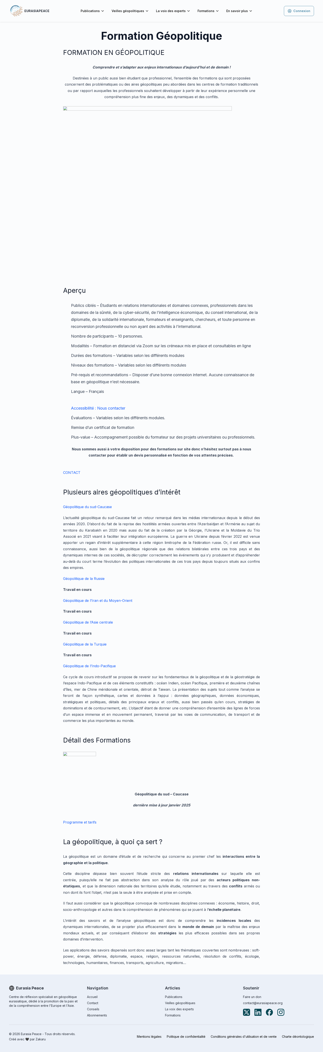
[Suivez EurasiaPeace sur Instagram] (280, 1012)
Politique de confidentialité (186, 1036)
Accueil (92, 997)
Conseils (93, 1009)
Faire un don (252, 997)
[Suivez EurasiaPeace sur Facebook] (269, 1012)
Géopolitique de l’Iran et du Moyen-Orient (97, 600)
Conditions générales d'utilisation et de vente (244, 1036)
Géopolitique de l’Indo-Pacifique (89, 666)
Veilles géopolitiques (128, 11)
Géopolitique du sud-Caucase (87, 507)
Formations (206, 11)
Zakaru (41, 1039)
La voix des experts (171, 11)
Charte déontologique (298, 1036)
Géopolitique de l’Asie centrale (88, 622)
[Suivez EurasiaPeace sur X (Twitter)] (246, 1012)
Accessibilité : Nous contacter (98, 408)
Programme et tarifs (79, 822)
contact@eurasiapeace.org (263, 1003)
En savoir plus (237, 11)
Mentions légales (149, 1036)
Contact (92, 1003)
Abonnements (97, 1015)
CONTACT (71, 472)
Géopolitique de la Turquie (85, 644)
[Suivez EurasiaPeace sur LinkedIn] (257, 1012)
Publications (90, 11)
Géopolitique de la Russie (84, 578)
